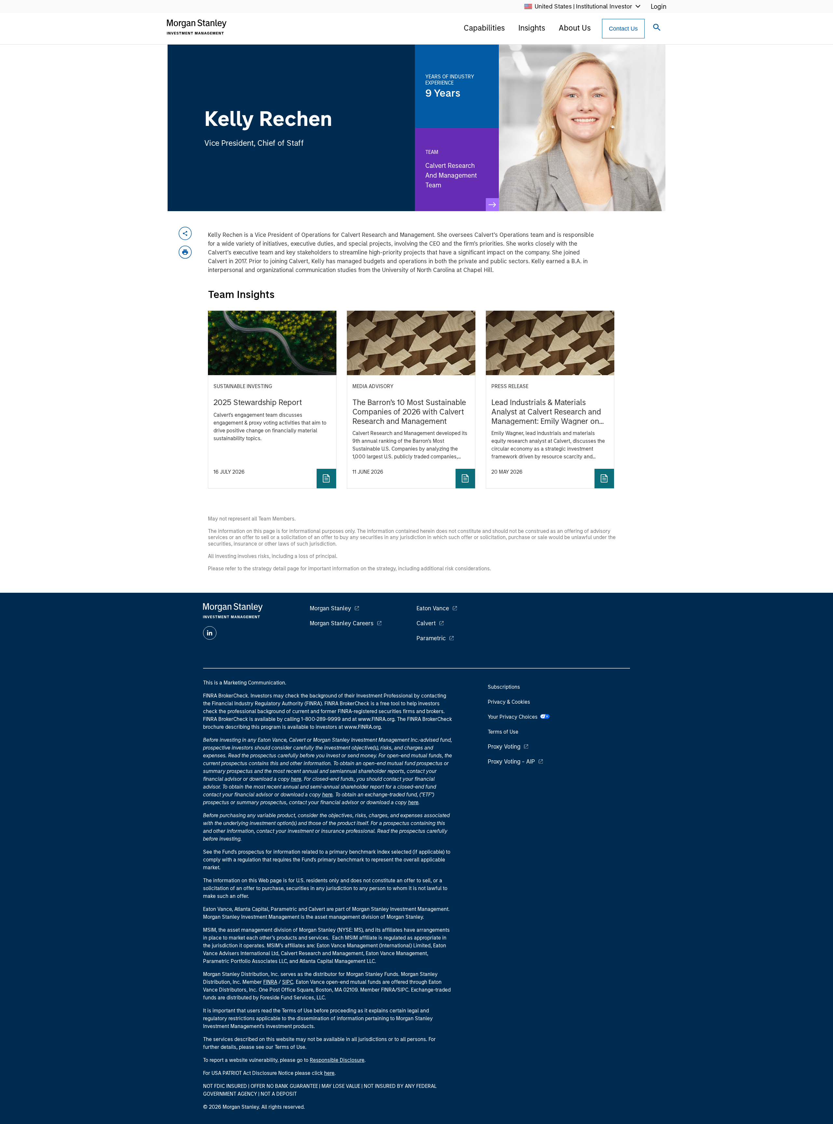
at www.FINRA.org (373, 719)
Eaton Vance (432, 608)
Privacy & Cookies (509, 702)
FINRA (270, 982)
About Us (575, 28)
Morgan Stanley (330, 608)
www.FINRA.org (362, 727)
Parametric (431, 638)
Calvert (426, 623)
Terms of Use (503, 732)
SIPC (287, 982)
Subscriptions (504, 687)
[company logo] (196, 27)
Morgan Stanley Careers (342, 623)
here (296, 779)
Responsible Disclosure (337, 1060)
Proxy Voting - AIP (511, 761)
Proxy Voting (504, 746)
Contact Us (623, 28)
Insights (531, 28)
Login (658, 6)
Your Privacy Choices (514, 717)
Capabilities (484, 28)
